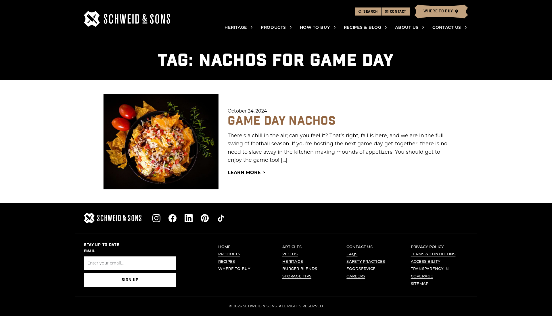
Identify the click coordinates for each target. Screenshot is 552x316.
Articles (292, 246)
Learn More (244, 172)
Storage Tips (296, 275)
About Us (407, 27)
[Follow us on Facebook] (172, 218)
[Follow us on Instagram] (156, 218)
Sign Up (130, 280)
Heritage (236, 27)
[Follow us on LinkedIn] (188, 218)
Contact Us (446, 27)
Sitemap (420, 283)
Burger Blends (299, 268)
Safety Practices (365, 261)
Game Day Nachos (282, 121)
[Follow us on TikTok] (221, 218)
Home (224, 246)
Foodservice (360, 268)
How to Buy (315, 27)
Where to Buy (234, 268)
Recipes (226, 261)
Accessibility (425, 261)
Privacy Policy (427, 246)
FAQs (351, 253)
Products (273, 27)
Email (89, 251)
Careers (355, 275)
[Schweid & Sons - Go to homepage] (127, 19)
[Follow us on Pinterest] (204, 218)
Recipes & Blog (363, 27)
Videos (290, 253)
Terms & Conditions (433, 253)
